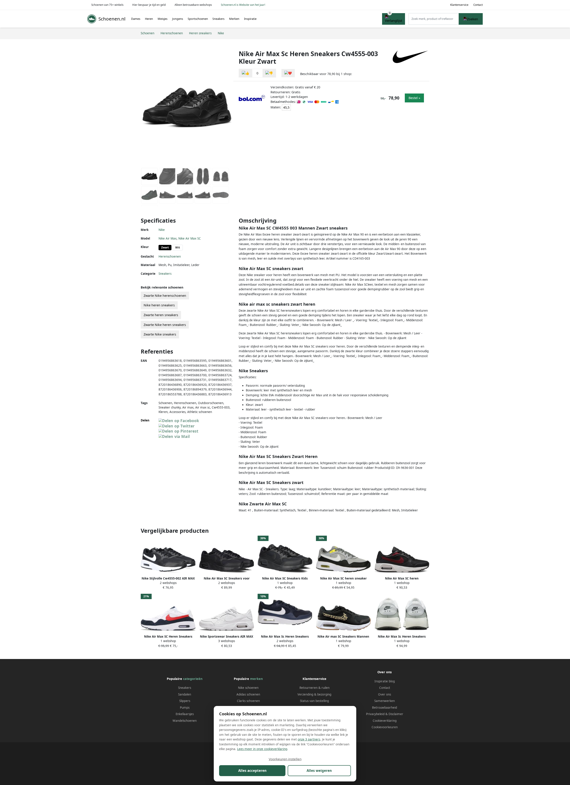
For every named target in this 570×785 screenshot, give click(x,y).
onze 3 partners (309, 739)
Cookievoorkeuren (385, 727)
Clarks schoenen (248, 701)
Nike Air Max (168, 238)
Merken (234, 19)
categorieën (192, 679)
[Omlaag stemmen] (269, 73)
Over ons (384, 694)
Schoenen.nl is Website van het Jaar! (243, 4)
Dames (135, 19)
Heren (149, 19)
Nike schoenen (248, 688)
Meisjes (162, 19)
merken (256, 679)
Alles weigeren (319, 770)
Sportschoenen (198, 19)
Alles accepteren (252, 770)
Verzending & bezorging (314, 694)
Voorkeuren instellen (285, 759)
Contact (478, 4)
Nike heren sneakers (159, 305)
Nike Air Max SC (189, 238)
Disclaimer (396, 714)
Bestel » (414, 98)
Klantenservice (459, 4)
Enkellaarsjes (185, 714)
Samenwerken (384, 701)
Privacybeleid (375, 714)
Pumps (184, 708)
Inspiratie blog (385, 681)
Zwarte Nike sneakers (160, 334)
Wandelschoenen (185, 721)
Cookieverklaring (385, 721)
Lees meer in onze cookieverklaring (262, 749)
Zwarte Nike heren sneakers (165, 325)
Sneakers (218, 19)
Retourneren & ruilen (314, 688)
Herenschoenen (170, 256)
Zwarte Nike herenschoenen (165, 295)
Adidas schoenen (248, 694)
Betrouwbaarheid (384, 708)
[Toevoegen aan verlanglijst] (288, 73)
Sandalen (184, 694)
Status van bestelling (314, 701)
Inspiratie (250, 19)
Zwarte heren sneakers (161, 315)
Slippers (184, 701)
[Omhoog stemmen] (245, 73)
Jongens (177, 19)
